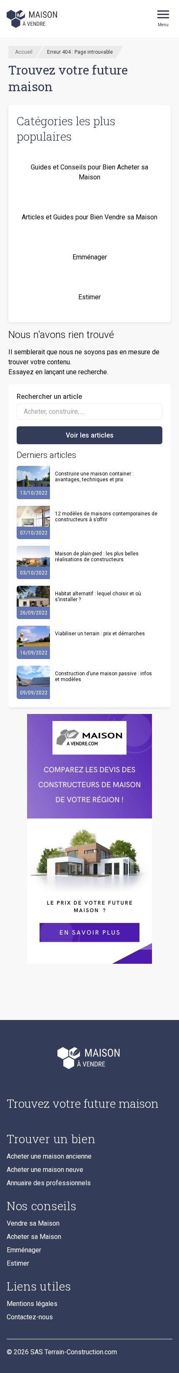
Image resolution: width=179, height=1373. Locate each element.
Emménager (24, 1250)
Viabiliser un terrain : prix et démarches (100, 634)
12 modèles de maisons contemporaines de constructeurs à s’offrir (106, 516)
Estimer (18, 1263)
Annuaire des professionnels (49, 1183)
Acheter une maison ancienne (49, 1156)
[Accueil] (32, 19)
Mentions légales (32, 1304)
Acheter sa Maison (34, 1237)
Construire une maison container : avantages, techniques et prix (94, 477)
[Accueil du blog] (89, 1058)
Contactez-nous (30, 1317)
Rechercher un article (49, 396)
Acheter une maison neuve (45, 1170)
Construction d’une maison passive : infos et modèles (103, 676)
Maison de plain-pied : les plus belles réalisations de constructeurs (97, 556)
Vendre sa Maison (33, 1223)
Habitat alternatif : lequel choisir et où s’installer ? (98, 596)
